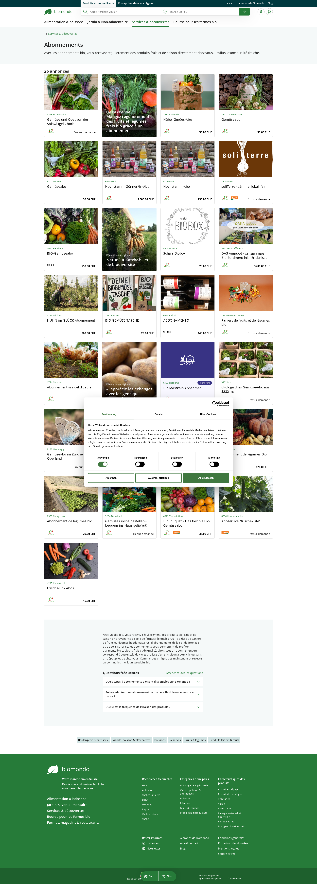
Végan (221, 803)
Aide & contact (189, 843)
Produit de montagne (230, 794)
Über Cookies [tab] (208, 414)
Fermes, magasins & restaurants (73, 822)
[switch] (140, 464)
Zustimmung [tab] (109, 414)
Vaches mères (150, 814)
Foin (144, 785)
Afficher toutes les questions (184, 673)
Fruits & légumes (195, 740)
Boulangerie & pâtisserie (93, 740)
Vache (145, 818)
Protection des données (233, 843)
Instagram (153, 843)
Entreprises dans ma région (135, 3)
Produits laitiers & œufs (224, 740)
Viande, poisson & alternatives (131, 740)
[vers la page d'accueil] (58, 11)
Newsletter (153, 848)
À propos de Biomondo (251, 3)
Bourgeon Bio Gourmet (231, 826)
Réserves (175, 740)
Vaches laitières (151, 795)
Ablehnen (111, 478)
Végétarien (224, 798)
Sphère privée (226, 854)
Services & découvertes (62, 33)
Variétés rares (226, 821)
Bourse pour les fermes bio (68, 816)
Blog (270, 3)
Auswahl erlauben (158, 478)
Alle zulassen (206, 478)
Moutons (147, 804)
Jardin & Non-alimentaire (67, 804)
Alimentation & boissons (66, 799)
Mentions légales (228, 848)
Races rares (224, 808)
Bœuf (145, 799)
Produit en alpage (228, 789)
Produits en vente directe (98, 3)
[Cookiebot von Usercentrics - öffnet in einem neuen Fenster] (214, 403)
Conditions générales (231, 838)
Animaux (147, 790)
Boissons (160, 740)
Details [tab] (159, 414)
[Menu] (261, 11)
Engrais (146, 809)
